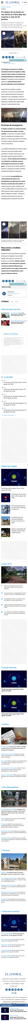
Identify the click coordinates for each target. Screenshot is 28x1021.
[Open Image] (3, 33)
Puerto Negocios (15, 983)
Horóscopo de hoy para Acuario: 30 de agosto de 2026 (15, 389)
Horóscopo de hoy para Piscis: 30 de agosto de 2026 (15, 382)
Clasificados (22, 979)
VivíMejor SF (7, 983)
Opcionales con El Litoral (18, 1001)
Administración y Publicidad (13, 999)
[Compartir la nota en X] (6, 57)
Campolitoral (5, 979)
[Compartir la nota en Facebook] (3, 57)
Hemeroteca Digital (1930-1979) (9, 997)
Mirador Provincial (20, 981)
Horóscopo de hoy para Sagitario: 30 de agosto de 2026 (15, 403)
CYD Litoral (6, 981)
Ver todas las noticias (8, 415)
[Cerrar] (24, 60)
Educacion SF (14, 986)
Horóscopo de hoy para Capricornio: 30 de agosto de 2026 (15, 396)
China (23, 72)
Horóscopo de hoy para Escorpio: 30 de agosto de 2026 (15, 410)
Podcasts (12, 981)
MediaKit (14, 1003)
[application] (14, 115)
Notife (22, 983)
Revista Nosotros (14, 979)
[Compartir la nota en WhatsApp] (9, 57)
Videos (17, 301)
